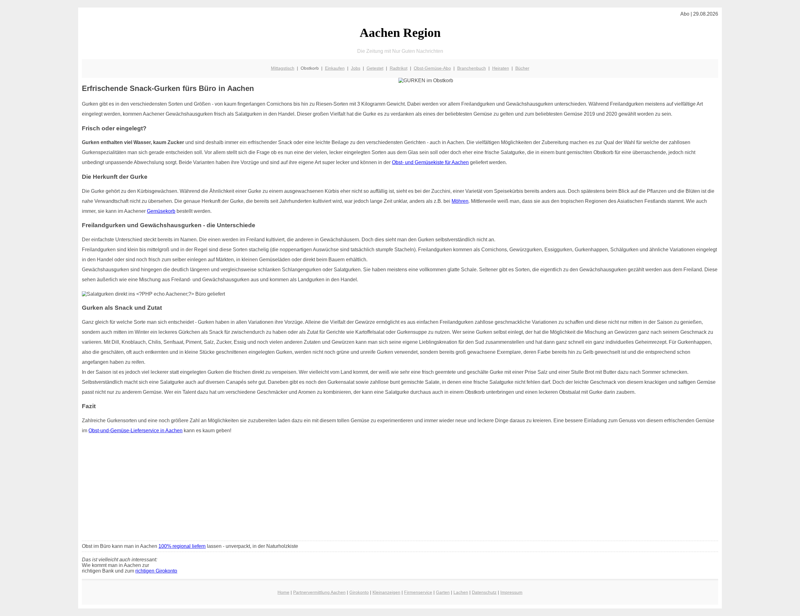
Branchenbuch (471, 68)
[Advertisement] (400, 489)
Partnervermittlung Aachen (319, 592)
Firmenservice (418, 592)
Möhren (460, 201)
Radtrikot (399, 68)
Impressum (511, 592)
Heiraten (500, 68)
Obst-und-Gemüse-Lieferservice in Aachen (135, 430)
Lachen (460, 592)
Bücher (522, 68)
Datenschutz (484, 592)
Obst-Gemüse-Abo (432, 68)
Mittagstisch (282, 68)
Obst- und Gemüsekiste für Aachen (430, 162)
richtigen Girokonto (156, 570)
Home (283, 592)
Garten (443, 592)
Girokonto (359, 592)
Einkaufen (335, 68)
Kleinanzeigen (386, 592)
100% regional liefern (182, 546)
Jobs (355, 68)
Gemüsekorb (161, 211)
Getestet (375, 68)
